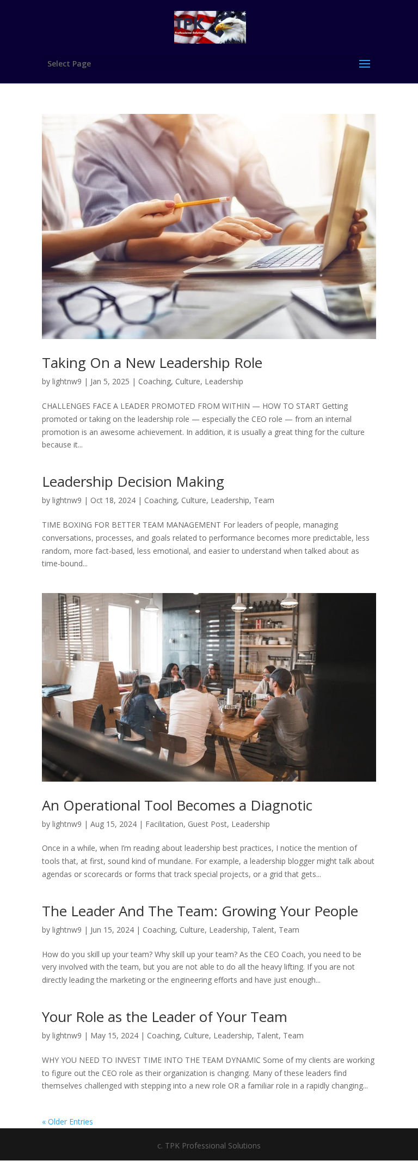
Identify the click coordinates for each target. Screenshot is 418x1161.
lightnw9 (67, 381)
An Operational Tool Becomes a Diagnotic (177, 805)
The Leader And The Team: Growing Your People (200, 911)
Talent (263, 929)
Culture (187, 381)
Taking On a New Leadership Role (152, 362)
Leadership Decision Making (133, 481)
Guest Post (207, 824)
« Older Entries (67, 1121)
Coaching (154, 381)
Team (264, 500)
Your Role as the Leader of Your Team (164, 1016)
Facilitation (164, 824)
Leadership (224, 381)
